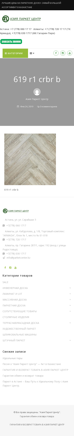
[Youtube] (69, 53)
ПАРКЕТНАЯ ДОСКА (14, 305)
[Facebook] (56, 53)
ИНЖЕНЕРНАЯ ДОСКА (15, 288)
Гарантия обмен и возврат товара (23, 375)
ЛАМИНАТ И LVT (12, 293)
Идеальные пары (12, 358)
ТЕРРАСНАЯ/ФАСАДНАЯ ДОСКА (21, 323)
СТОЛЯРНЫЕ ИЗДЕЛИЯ (16, 317)
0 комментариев (48, 106)
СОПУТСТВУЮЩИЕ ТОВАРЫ (20, 311)
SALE (5, 282)
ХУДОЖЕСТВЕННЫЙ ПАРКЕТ (19, 328)
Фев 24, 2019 (26, 106)
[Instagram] (62, 53)
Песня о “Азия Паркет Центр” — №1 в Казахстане (32, 364)
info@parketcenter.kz (18, 257)
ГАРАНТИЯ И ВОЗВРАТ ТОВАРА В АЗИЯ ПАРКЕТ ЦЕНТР (35, 369)
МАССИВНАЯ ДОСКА (15, 299)
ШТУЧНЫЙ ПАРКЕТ (14, 340)
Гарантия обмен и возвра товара (37, 416)
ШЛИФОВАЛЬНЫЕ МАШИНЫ (19, 334)
